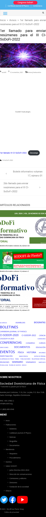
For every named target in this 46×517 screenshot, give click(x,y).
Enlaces (8, 491)
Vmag (22, 509)
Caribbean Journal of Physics (18, 6)
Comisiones (41, 339)
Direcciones (4, 347)
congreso (30, 343)
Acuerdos (3, 323)
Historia (31, 352)
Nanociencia (23, 356)
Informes (42, 352)
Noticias (12, 437)
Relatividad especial (38, 359)
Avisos (12, 20)
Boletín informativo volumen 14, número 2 (14, 271)
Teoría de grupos (15, 365)
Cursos (42, 343)
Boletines (9, 327)
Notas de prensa (39, 356)
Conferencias (11, 342)
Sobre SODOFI (11, 466)
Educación (40, 347)
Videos (24, 365)
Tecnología (4, 365)
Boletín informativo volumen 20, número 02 (14, 246)
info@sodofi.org (6, 403)
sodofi (4, 72)
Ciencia (42, 335)
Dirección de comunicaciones (20, 474)
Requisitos (13, 453)
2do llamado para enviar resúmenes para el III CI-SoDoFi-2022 (16, 187)
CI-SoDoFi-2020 (9, 335)
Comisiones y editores (17, 478)
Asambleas (20, 322)
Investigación (6, 356)
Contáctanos (37, 6)
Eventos (7, 352)
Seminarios (31, 362)
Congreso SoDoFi (25, 2)
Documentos (22, 347)
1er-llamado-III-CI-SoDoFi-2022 (13, 153)
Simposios (42, 362)
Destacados (37, 72)
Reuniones (4, 362)
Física (21, 352)
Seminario (17, 361)
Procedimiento (15, 458)
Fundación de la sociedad (19, 487)
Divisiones (13, 482)
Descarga (34, 153)
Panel (17, 359)
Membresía (10, 449)
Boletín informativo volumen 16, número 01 (14, 310)
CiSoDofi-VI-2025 (7, 338)
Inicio (3, 20)
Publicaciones (25, 359)
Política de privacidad (11, 512)
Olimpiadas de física (7, 359)
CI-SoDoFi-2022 (7, 160)
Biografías (39, 322)
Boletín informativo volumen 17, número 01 (27, 173)
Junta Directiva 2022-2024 (19, 470)
